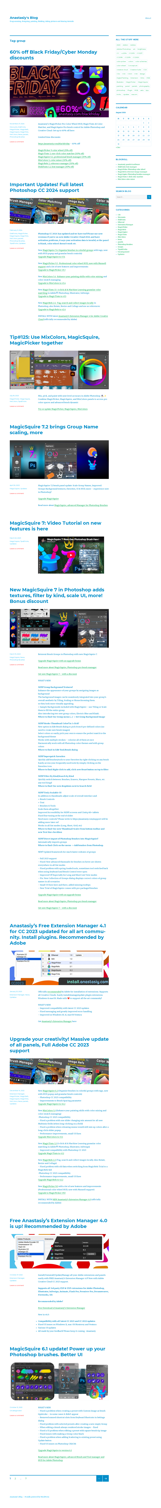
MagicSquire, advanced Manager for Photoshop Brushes (81, 505)
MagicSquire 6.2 (50, 1091)
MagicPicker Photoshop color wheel (131, 169)
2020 (118, 45)
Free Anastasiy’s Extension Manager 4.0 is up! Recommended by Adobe (58, 1223)
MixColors (13, 134)
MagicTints (24, 132)
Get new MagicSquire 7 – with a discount (57, 674)
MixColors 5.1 (49, 1110)
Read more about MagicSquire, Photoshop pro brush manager (67, 667)
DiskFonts (22, 127)
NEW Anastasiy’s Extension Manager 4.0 (72, 1199)
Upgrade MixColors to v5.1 (50, 1137)
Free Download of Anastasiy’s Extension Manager (61, 1308)
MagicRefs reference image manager (132, 172)
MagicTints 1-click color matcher (130, 177)
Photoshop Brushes (17, 137)
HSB (148, 78)
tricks (119, 94)
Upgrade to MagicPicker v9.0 (52, 1193)
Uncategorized (15, 1411)
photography (144, 86)
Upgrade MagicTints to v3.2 (51, 1153)
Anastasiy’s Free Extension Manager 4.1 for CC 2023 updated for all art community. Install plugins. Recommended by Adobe (58, 934)
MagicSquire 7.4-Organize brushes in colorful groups (68, 250)
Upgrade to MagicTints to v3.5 (52, 296)
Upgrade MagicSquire (48, 498)
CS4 (118, 74)
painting (120, 86)
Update (126, 94)
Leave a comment (17, 142)
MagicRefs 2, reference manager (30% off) (58, 163)
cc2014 (124, 53)
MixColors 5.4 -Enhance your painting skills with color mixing (73, 276)
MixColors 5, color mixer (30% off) (54, 160)
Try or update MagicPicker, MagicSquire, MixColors (63, 409)
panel (127, 86)
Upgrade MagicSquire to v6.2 (51, 1104)
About (148, 18)
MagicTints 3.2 (50, 1143)
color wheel (121, 65)
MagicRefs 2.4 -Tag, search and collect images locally (68, 303)
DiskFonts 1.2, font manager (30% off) (56, 167)
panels (25, 134)
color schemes (141, 61)
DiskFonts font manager (127, 167)
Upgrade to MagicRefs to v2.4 (52, 309)
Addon (125, 45)
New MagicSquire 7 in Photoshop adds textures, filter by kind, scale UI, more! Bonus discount (57, 595)
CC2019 (127, 57)
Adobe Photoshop (124, 49)
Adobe (133, 45)
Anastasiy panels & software (129, 164)
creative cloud (122, 70)
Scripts (120, 247)
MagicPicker (14, 129)
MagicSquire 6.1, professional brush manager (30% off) (64, 157)
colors (130, 61)
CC (118, 53)
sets (141, 90)
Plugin (130, 90)
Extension (134, 78)
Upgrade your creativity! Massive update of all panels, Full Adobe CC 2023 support (59, 1044)
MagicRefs (24, 129)
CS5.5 (130, 74)
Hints (142, 78)
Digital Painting (122, 78)
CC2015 (131, 53)
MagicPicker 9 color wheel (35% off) (55, 150)
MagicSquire (15, 132)
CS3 (145, 70)
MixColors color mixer (126, 179)
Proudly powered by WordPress (37, 1497)
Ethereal (121, 222)
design (142, 74)
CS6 (135, 74)
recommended (54, 992)
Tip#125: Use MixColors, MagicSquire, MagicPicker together (54, 340)
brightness (142, 49)
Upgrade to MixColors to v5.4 (52, 283)
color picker (121, 61)
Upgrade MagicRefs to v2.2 (50, 1180)
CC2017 (139, 53)
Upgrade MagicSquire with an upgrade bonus (59, 661)
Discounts (13, 127)
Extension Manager (17, 995)
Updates (22, 243)
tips (147, 90)
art (134, 49)
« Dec (118, 147)
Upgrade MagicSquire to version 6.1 (55, 1450)
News (20, 134)
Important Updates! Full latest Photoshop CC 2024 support (47, 187)
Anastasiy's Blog (24, 18)
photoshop (121, 90)
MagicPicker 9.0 (50, 1186)
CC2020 (136, 57)
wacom (134, 94)
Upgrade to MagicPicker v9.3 (51, 270)
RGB (136, 90)
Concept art (132, 65)
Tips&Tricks (14, 243)
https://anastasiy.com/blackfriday (54, 143)
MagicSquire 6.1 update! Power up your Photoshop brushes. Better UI (57, 1351)
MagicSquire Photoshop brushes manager (134, 174)
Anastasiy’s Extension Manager (57, 1021)
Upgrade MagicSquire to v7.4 (51, 257)
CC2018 (119, 57)
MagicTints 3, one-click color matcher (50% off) (61, 153)
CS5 (123, 74)
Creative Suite (135, 70)
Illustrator (120, 82)
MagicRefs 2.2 (49, 1160)
